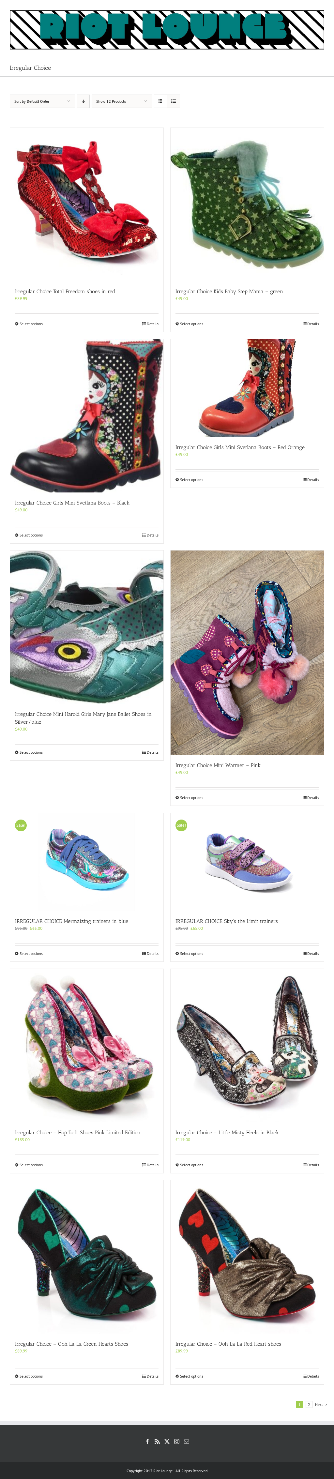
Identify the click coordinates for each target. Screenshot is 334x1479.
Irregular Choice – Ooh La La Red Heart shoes (228, 1344)
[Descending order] (83, 101)
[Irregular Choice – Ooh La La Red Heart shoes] (247, 1257)
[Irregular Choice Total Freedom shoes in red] (86, 204)
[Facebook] (147, 1441)
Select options (31, 323)
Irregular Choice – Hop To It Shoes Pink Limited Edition (78, 1132)
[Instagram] (176, 1441)
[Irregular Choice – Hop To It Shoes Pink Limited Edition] (86, 1045)
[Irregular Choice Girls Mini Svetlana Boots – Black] (86, 415)
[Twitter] (167, 1441)
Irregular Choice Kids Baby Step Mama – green (229, 291)
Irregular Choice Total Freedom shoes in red (65, 291)
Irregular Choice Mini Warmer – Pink (218, 765)
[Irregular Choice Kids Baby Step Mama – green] (247, 204)
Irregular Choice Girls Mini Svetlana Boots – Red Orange (240, 447)
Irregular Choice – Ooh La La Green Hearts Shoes (71, 1344)
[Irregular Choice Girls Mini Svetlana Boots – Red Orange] (247, 388)
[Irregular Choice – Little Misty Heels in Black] (247, 1045)
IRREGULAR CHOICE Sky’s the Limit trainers (226, 921)
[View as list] (173, 101)
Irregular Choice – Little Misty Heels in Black (227, 1132)
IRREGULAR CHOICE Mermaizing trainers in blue (71, 921)
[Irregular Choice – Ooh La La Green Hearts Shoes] (86, 1257)
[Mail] (186, 1441)
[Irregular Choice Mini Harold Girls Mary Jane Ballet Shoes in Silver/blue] (86, 627)
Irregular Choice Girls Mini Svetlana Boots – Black (72, 503)
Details (153, 323)
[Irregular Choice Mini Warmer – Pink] (247, 653)
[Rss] (157, 1441)
